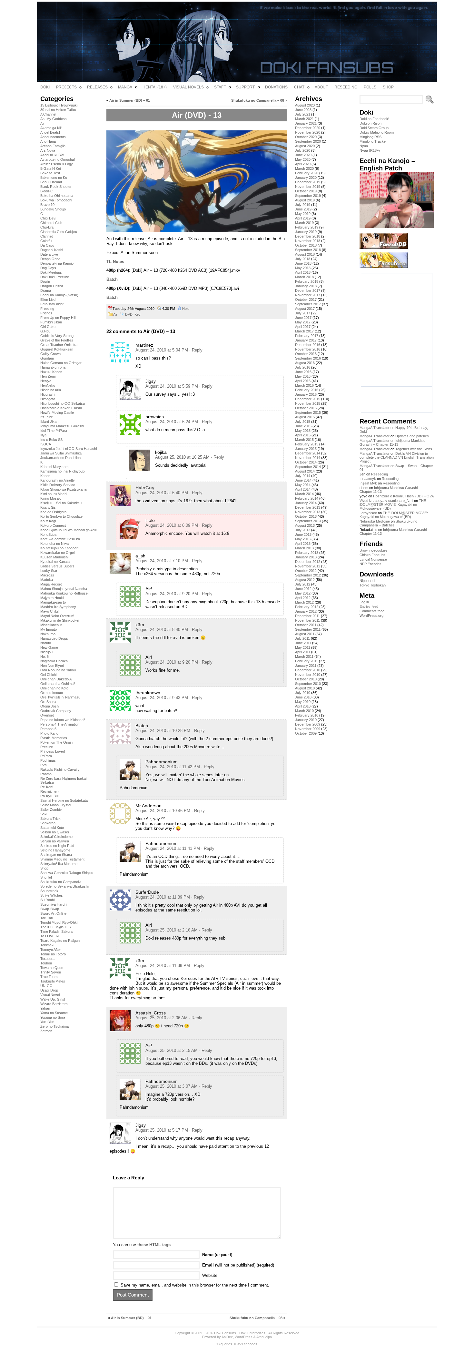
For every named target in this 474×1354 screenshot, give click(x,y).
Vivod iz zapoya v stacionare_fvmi (386, 501)
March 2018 (304, 277)
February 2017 (306, 336)
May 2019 (303, 214)
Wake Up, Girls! (52, 999)
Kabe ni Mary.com (54, 467)
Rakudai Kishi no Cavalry (60, 769)
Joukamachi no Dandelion (60, 458)
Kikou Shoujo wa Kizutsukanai (63, 489)
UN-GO (46, 986)
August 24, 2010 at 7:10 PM (161, 560)
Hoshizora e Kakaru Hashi (61, 408)
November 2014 (307, 458)
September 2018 (308, 250)
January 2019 (306, 232)
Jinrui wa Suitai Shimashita (61, 453)
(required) (217, 1254)
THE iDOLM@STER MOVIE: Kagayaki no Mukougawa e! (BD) (393, 504)
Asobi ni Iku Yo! (52, 155)
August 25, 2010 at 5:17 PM (161, 1130)
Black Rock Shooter (56, 186)
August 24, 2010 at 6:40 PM (161, 492)
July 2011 (302, 638)
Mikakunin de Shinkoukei (59, 620)
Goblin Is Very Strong (57, 336)
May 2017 (303, 322)
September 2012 (308, 575)
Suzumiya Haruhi (53, 904)
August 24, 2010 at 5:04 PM (161, 350)
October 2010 (306, 679)
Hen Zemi (47, 376)
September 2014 (308, 467)
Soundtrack (49, 891)
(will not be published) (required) (238, 1265)
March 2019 (304, 223)
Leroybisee (368, 513)
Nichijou (46, 652)
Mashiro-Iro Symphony (58, 607)
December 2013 (307, 507)
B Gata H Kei (50, 168)
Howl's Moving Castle (57, 412)
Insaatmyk (368, 479)
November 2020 (307, 132)
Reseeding (379, 474)
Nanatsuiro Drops (54, 638)
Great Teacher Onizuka (58, 345)
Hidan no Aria (50, 390)
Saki (43, 814)
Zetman (46, 1031)
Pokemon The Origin (56, 742)
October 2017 (306, 299)
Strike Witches (51, 895)
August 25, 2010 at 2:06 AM (161, 1017)
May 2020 (303, 159)
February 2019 (306, 227)
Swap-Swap (49, 909)
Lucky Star (48, 571)
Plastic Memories (53, 738)
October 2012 (306, 571)
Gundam (47, 358)
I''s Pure (46, 417)
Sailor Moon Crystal (55, 805)
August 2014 (305, 471)
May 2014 (303, 485)
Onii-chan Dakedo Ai (56, 679)
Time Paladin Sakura (56, 931)
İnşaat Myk (368, 483)
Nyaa (364, 146)
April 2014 (303, 489)
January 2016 (306, 394)
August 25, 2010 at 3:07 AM (171, 1086)
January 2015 (306, 449)
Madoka (46, 580)
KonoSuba (48, 534)
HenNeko (47, 385)
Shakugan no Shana (56, 855)
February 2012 (306, 607)
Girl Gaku (47, 327)
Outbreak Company (55, 711)
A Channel (48, 114)
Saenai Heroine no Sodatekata (64, 800)
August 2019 (305, 200)
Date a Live (49, 254)
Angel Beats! (50, 132)
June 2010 (303, 697)
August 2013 (305, 525)
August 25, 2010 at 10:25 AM (182, 457)
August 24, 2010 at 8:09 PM (171, 525)
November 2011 (307, 620)
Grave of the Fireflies (56, 340)
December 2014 (307, 453)
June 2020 (303, 155)
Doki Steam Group (374, 128)
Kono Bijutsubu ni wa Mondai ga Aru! (68, 530)
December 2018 (307, 236)
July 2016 (302, 367)
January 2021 (306, 123)
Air (42, 123)
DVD (129, 314)
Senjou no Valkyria (54, 841)
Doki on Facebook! (374, 119)
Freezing (47, 309)
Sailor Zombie (51, 809)
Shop (44, 868)
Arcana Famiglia (52, 146)
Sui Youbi (47, 900)
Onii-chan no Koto (54, 688)
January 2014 (306, 503)
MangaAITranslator (375, 428)
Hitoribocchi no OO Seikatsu (62, 403)
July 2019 (302, 205)
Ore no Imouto (51, 693)
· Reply (195, 350)
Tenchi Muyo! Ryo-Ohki (58, 922)
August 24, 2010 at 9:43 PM (161, 697)
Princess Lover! (52, 751)
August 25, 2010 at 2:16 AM (171, 930)
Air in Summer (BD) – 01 (129, 100)
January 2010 (306, 720)
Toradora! (47, 959)
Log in (364, 602)
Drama (45, 290)
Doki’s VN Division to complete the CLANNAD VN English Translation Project (397, 457)
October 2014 (306, 462)
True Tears (49, 977)
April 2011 (302, 652)
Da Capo (47, 245)
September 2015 (308, 412)
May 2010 (303, 702)
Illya (43, 435)
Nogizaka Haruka (54, 661)
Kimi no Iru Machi (53, 494)
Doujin (45, 281)
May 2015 (303, 431)
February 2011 (306, 661)
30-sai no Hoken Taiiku (58, 110)
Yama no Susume (54, 1013)
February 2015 (306, 444)
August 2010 (305, 688)
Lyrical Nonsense (373, 559)
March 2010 (304, 711)
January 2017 (306, 340)
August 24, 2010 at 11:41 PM (172, 848)
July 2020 (302, 150)
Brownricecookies (374, 550)
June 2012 (303, 589)
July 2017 (302, 313)
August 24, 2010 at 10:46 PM (162, 810)
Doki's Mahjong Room (377, 132)
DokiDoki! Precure (54, 277)
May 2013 (303, 539)
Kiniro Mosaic (50, 498)
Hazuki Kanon (51, 372)
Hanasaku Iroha (52, 367)
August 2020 (305, 146)
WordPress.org (371, 615)
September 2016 (308, 358)
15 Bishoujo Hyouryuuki (58, 105)
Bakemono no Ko (53, 177)
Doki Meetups (51, 272)
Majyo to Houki (52, 598)
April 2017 (303, 327)
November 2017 (307, 295)
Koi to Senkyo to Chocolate (61, 516)
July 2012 (302, 584)
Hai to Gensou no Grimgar (61, 363)
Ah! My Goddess (53, 119)
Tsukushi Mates (52, 981)
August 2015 (305, 417)
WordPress (243, 1337)
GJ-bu (45, 331)
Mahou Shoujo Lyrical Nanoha (63, 589)
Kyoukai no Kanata (55, 562)
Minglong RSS (370, 137)
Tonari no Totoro (53, 954)
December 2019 (307, 182)
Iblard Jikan (49, 421)
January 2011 (305, 665)
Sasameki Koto (52, 828)
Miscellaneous (51, 625)
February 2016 (306, 390)
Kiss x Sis (48, 507)
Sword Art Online (53, 913)
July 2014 (302, 476)
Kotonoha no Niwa (54, 543)
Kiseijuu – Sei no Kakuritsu (61, 503)
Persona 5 (48, 729)
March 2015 (304, 440)
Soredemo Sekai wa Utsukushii (64, 886)
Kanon (45, 476)
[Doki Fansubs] (237, 42)
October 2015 (306, 408)
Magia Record (51, 584)
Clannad (46, 236)
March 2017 (304, 331)
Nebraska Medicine (375, 521)
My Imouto (48, 629)
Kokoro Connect (53, 525)
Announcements (53, 137)
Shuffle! (46, 877)
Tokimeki (47, 945)
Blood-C (46, 191)
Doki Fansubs (225, 1333)
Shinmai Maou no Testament (62, 859)
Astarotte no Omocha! (57, 159)
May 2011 (302, 647)
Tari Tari (46, 918)
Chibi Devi (48, 218)
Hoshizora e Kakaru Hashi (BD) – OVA (403, 496)
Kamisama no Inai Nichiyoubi (62, 471)
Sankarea (47, 823)
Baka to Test (50, 173)
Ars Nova (47, 150)
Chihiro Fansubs (372, 555)
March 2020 (304, 168)
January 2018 (306, 286)
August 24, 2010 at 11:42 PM (172, 766)
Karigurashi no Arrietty (57, 480)
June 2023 (303, 110)
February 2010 (306, 715)
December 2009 (307, 724)
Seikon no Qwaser (54, 832)
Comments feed (372, 611)
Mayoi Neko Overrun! (57, 616)
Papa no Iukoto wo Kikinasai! (62, 720)
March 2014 (304, 494)
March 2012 (304, 602)
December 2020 (307, 128)
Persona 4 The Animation (59, 724)
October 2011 (305, 625)
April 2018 (303, 272)
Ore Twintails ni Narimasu (60, 697)
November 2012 (307, 566)
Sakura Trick (50, 818)
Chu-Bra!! (47, 227)
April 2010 (303, 706)
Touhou (46, 963)
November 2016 (307, 349)
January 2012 (306, 611)
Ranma (46, 774)
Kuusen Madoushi (54, 557)
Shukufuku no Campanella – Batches (388, 523)
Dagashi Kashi (51, 250)
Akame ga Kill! (51, 128)
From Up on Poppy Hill (57, 318)
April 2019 (303, 218)
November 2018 (307, 241)
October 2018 (306, 245)
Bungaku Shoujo (53, 209)
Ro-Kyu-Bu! (49, 796)
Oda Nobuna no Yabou (58, 670)
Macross (47, 575)
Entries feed (369, 606)
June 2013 (303, 534)
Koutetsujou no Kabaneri (59, 548)
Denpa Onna (50, 259)
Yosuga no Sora (52, 1017)
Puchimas (48, 760)
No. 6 (44, 656)
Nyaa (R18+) (370, 150)
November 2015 (307, 403)
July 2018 (302, 259)
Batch (112, 279)
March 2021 (304, 119)
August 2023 (305, 105)
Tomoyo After (50, 950)
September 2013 (308, 521)
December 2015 (307, 399)
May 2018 (303, 268)
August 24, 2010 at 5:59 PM (171, 386)
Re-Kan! (46, 787)
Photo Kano (49, 733)
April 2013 (303, 543)
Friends (46, 313)
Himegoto (47, 399)
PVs (43, 765)
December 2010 (307, 670)
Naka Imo (47, 634)
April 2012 (303, 598)
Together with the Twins (413, 449)
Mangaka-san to (53, 602)
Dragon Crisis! (51, 286)
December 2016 (307, 345)
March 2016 (304, 385)
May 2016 (303, 376)
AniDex (227, 1337)
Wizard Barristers (54, 1004)
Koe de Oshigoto (53, 512)
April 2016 (303, 381)
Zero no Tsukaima (54, 1026)
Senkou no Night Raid (57, 846)
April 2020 (303, 164)
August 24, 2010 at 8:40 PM (161, 629)
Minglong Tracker (373, 141)
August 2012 (305, 580)
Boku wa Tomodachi (56, 200)
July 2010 (302, 693)
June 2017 (303, 318)
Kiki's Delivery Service (57, 485)
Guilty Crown (50, 354)
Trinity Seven (50, 972)
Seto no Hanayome (55, 850)
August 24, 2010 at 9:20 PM (171, 593)
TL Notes (115, 261)
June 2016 (303, 372)
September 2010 (308, 684)
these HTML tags (154, 1244)
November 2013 (307, 512)
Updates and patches (412, 436)
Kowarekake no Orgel (57, 553)
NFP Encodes (370, 564)
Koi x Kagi (48, 521)
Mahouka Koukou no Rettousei (64, 593)
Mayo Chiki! (49, 611)
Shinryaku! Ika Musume (58, 864)
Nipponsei (367, 581)
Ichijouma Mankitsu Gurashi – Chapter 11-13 (392, 442)
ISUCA (45, 444)
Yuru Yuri (47, 1022)
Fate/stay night (52, 304)
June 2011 (303, 643)
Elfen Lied (47, 299)
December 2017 (307, 290)
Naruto (45, 643)
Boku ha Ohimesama (56, 196)
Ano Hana (48, 141)
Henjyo (45, 381)
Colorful (46, 241)
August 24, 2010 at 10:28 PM (162, 730)
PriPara (46, 756)
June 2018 (303, 263)
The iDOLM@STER (55, 927)
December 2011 (307, 616)
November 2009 (307, 729)
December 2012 (307, 562)
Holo (185, 309)
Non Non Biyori (52, 665)
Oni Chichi (48, 675)
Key (137, 314)
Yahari (45, 1008)
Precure (46, 747)
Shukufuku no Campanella (60, 882)
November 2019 (307, 186)
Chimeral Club (51, 223)
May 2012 (303, 593)
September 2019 (308, 196)
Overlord (47, 715)
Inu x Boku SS (51, 440)
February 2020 (306, 173)
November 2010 (307, 675)
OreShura (48, 702)
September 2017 (308, 304)
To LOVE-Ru (50, 936)
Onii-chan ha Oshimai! (57, 684)
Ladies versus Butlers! (57, 566)
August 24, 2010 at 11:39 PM (162, 897)
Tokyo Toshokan (373, 585)
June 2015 (303, 426)
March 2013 (304, 548)
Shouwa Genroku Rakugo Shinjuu (66, 873)
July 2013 (302, 530)
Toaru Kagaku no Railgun (60, 940)
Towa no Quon (51, 968)
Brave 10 (47, 205)
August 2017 (305, 309)
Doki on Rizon (370, 123)
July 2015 (302, 421)
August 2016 (305, 363)
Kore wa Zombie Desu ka (60, 539)
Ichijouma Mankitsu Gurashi (62, 426)
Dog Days (48, 268)
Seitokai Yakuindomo (56, 837)
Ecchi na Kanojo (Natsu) (59, 295)
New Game (49, 647)
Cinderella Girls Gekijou (58, 232)
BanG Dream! (51, 182)
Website (209, 1275)
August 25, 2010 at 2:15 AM (171, 1050)
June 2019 (303, 209)
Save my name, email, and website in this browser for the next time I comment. (195, 1285)
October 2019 (306, 191)
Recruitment (49, 791)
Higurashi (47, 394)
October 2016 (306, 354)
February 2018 (306, 281)
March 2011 (304, 656)
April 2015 (303, 435)
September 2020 (308, 141)
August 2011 (304, 634)
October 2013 (306, 516)
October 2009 (306, 733)
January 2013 (306, 557)
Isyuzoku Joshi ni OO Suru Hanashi (68, 449)
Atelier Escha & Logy (56, 164)
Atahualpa (264, 1337)
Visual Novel (50, 995)
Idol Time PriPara (53, 431)
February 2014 (306, 498)
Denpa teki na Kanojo (57, 263)
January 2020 (306, 177)
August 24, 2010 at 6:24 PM (171, 421)
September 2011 (308, 629)
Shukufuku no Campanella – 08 (257, 100)
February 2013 (306, 553)
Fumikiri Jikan (51, 322)
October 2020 (306, 137)
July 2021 (302, 114)
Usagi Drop (49, 990)
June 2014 (303, 480)
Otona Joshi (49, 706)
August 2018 (305, 254)
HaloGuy (144, 487)
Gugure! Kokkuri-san (56, 349)
